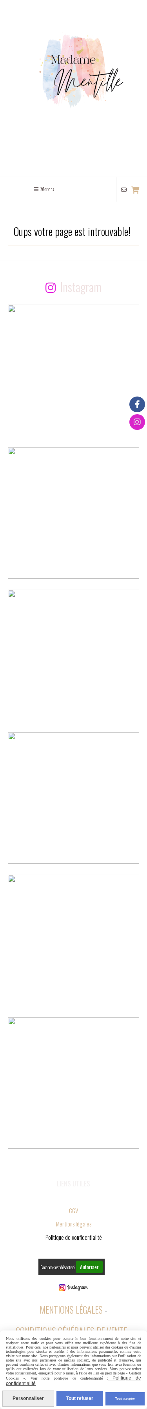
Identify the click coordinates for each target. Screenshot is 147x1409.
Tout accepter (125, 1398)
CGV (73, 1210)
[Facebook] (137, 404)
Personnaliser (28, 1398)
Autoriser (89, 1267)
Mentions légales (73, 1223)
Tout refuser (79, 1398)
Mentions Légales (71, 1309)
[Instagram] (137, 422)
